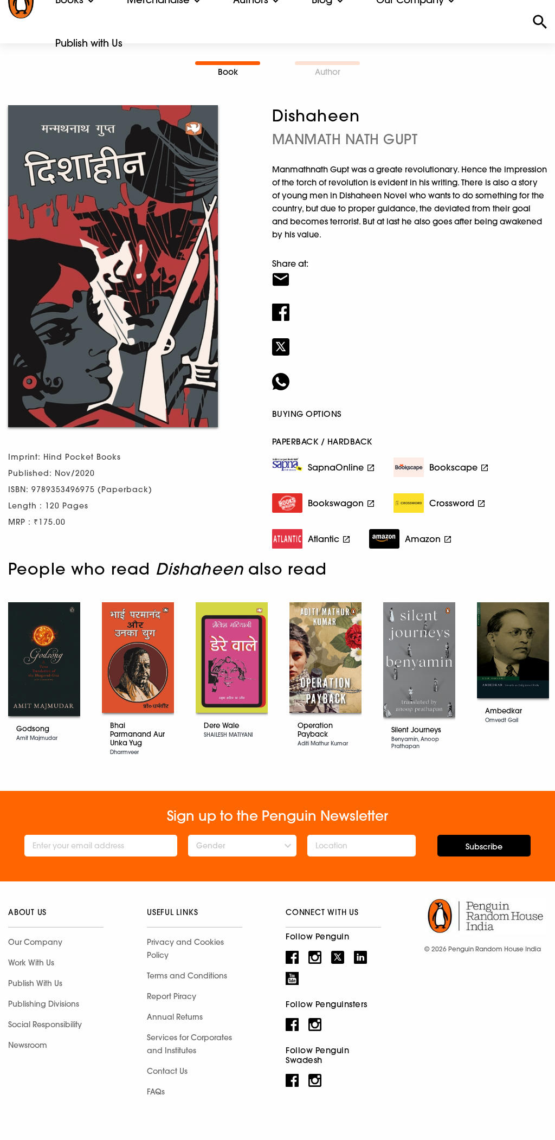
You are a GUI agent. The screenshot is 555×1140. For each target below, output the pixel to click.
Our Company (35, 942)
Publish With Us (35, 983)
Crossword (451, 503)
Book (228, 72)
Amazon (423, 538)
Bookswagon (336, 503)
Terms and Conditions (187, 976)
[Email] (409, 273)
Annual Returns (175, 1017)
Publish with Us (88, 43)
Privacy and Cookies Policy (185, 948)
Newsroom (27, 1045)
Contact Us (167, 1071)
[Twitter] (409, 340)
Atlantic (323, 538)
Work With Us (31, 963)
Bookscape (453, 467)
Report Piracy (171, 996)
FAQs (156, 1092)
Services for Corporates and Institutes (189, 1044)
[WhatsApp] (409, 374)
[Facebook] (409, 305)
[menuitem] (89, 43)
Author (327, 72)
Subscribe (484, 847)
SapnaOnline (336, 467)
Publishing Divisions (43, 1004)
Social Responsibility (45, 1024)
